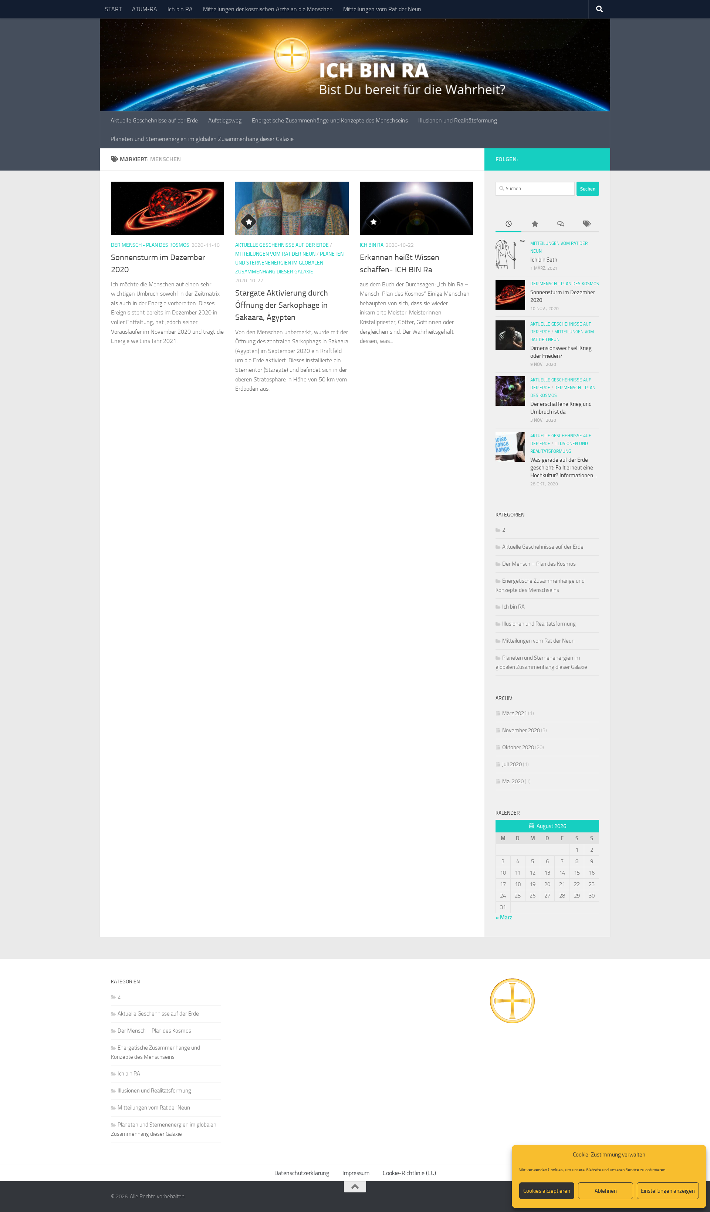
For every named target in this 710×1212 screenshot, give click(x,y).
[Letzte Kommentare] (560, 224)
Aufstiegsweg (224, 120)
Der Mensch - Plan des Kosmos (150, 245)
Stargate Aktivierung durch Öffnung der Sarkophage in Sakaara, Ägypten (281, 305)
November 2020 (521, 730)
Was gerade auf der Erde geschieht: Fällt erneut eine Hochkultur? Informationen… (563, 468)
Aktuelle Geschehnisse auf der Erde (154, 120)
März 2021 (514, 713)
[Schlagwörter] (586, 224)
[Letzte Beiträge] (508, 224)
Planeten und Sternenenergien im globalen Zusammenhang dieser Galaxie (202, 138)
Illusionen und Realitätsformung (457, 120)
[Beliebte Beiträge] (534, 224)
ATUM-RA (144, 9)
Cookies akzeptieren (546, 1191)
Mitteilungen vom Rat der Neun (382, 9)
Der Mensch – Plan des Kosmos (539, 563)
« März (504, 917)
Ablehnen (606, 1191)
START (113, 9)
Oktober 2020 (518, 747)
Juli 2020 (512, 764)
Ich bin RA (180, 9)
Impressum (355, 1172)
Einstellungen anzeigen (668, 1191)
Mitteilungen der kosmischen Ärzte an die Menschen (268, 9)
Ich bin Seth (543, 259)
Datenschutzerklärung (301, 1172)
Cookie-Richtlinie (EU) (409, 1172)
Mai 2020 (513, 781)
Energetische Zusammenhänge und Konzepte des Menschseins (330, 120)
